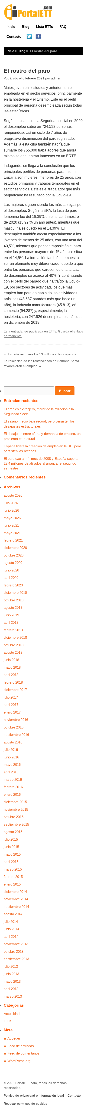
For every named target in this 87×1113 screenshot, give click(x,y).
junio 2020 (11, 570)
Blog (25, 27)
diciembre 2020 (15, 548)
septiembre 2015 (16, 824)
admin (55, 78)
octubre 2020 (13, 555)
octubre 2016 (13, 727)
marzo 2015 (13, 869)
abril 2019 (11, 622)
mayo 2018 (12, 667)
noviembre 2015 (16, 809)
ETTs (52, 331)
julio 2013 (11, 966)
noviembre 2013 (16, 944)
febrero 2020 (13, 585)
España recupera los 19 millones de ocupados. (40, 354)
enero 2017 (12, 712)
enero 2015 (12, 884)
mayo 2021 (12, 533)
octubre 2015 (13, 817)
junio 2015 (11, 847)
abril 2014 (11, 936)
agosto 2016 (13, 742)
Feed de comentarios (23, 1053)
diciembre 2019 (15, 592)
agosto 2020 (13, 563)
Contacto (13, 36)
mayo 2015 (12, 854)
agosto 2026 (13, 495)
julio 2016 (11, 750)
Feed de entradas (20, 1046)
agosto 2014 (13, 914)
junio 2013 (11, 974)
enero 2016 (12, 794)
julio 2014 (11, 922)
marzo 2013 (13, 996)
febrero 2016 (13, 787)
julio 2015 (11, 839)
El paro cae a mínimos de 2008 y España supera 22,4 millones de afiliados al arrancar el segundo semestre (40, 463)
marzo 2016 (13, 779)
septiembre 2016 (16, 735)
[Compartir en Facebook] (38, 37)
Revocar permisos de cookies (25, 1103)
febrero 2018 (13, 682)
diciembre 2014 (15, 892)
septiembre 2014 (16, 907)
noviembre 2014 (16, 899)
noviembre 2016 (16, 720)
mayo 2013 (12, 981)
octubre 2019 (13, 600)
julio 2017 (11, 697)
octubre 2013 (13, 951)
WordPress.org (18, 1061)
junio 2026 (11, 510)
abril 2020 (11, 578)
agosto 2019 (13, 607)
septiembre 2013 (16, 959)
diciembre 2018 (15, 637)
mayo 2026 (12, 518)
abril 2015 (11, 862)
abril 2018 (11, 675)
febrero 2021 (13, 540)
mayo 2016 (12, 764)
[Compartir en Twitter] (29, 37)
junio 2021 (11, 525)
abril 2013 (11, 989)
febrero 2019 (13, 630)
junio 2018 (11, 660)
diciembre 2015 (15, 802)
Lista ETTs (44, 27)
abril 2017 (11, 705)
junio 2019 (11, 615)
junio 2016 (11, 757)
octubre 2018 (13, 645)
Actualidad (11, 1014)
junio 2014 (11, 929)
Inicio (10, 27)
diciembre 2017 (15, 690)
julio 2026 (11, 503)
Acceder (13, 1038)
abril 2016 (11, 772)
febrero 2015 (13, 877)
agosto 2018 (13, 652)
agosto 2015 (13, 832)
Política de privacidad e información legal (34, 1095)
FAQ (63, 27)
